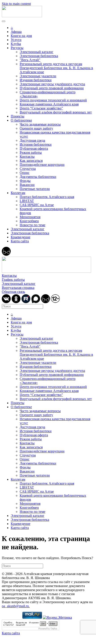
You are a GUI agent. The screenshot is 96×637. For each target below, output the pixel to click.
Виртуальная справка (18, 288)
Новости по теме (32, 225)
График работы (13, 279)
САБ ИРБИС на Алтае (37, 205)
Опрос (24, 173)
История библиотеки (36, 144)
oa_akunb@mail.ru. (16, 606)
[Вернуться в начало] (22, 16)
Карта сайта (20, 241)
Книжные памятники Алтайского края (49, 104)
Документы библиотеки (38, 177)
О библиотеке (21, 120)
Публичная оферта (34, 148)
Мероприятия (30, 217)
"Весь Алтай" (30, 60)
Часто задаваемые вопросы (40, 124)
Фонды (25, 181)
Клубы (16, 44)
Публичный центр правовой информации (52, 88)
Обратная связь (13, 292)
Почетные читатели (35, 189)
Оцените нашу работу (36, 128)
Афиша (16, 32)
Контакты (27, 156)
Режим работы (31, 152)
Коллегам (18, 193)
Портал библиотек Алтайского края (47, 197)
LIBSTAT (27, 201)
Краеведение (20, 237)
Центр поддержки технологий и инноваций (53, 100)
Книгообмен (29, 221)
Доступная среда (32, 140)
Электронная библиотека (39, 56)
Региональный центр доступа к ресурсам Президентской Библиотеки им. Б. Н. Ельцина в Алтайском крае (56, 68)
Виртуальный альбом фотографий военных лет (56, 112)
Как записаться (31, 160)
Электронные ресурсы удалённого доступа (52, 84)
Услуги (16, 40)
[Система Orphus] (30, 629)
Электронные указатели (38, 76)
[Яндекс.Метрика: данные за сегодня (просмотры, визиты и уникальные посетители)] (57, 618)
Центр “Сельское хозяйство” (41, 108)
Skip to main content (16, 4)
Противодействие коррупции (42, 164)
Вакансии (27, 185)
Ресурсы (17, 48)
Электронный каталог (36, 52)
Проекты (17, 116)
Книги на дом (21, 36)
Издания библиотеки (36, 80)
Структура (28, 168)
